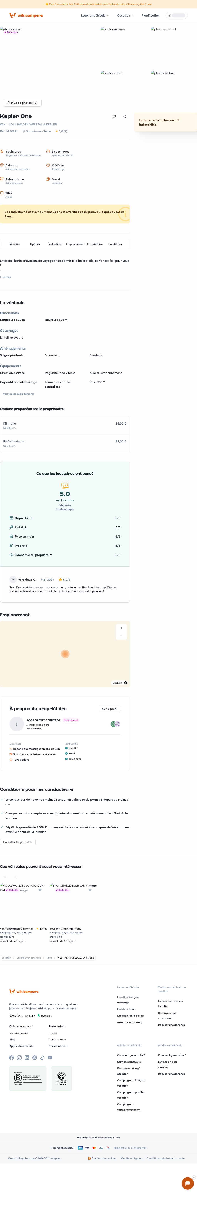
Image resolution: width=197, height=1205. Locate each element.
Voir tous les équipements (18, 393)
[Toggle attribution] (125, 682)
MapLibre (118, 682)
